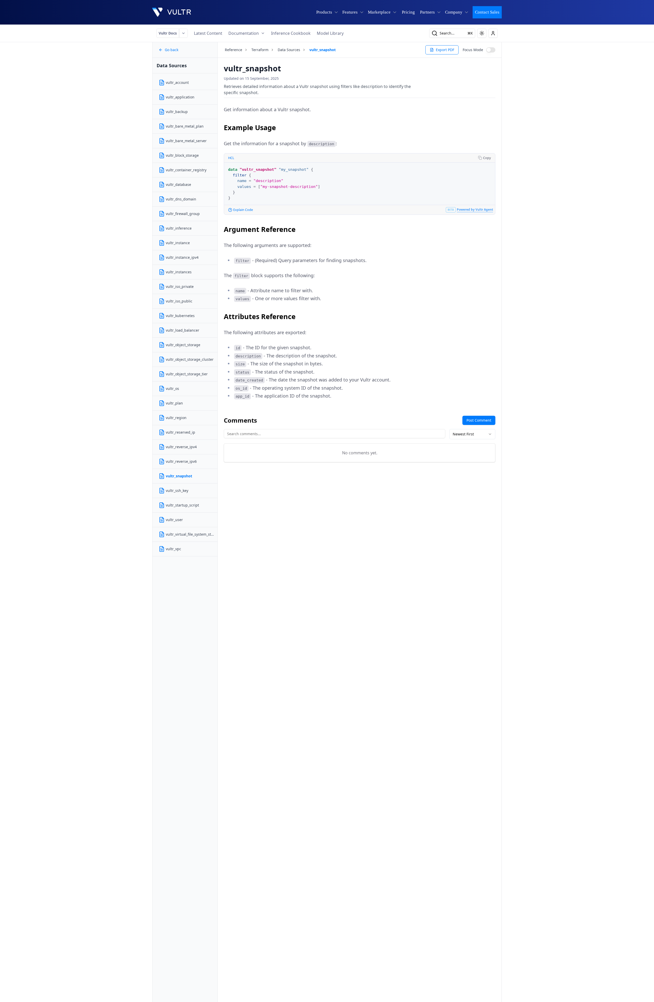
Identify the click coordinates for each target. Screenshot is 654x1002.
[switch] (490, 49)
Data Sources (289, 49)
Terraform (259, 49)
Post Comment (478, 420)
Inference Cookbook (291, 33)
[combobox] (472, 434)
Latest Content (208, 33)
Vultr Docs (168, 33)
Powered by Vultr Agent (475, 209)
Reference (233, 49)
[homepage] (171, 12)
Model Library (330, 33)
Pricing (408, 12)
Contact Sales (487, 12)
